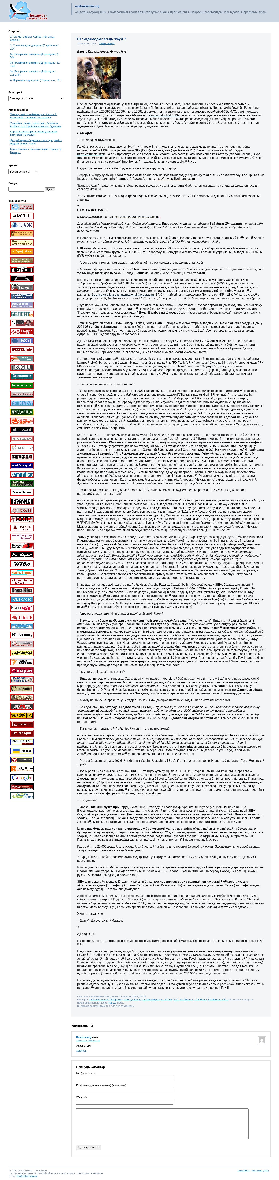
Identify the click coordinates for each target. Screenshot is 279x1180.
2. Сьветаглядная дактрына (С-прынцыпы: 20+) (34, 47)
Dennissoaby (83, 1037)
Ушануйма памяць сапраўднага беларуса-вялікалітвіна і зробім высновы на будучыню (35, 125)
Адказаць (81, 1050)
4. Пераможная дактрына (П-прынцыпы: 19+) (35, 80)
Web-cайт (81, 1097)
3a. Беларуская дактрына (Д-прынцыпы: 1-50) (34, 56)
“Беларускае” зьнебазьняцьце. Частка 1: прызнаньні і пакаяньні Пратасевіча (33, 116)
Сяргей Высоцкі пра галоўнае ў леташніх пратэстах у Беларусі (33, 133)
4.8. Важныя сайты (218, 999)
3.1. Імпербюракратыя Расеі (157, 999)
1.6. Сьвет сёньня (98, 999)
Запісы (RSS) (243, 1171)
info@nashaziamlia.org (27, 1176)
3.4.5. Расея (200, 999)
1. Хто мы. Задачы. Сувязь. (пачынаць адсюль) (32, 38)
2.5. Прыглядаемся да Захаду (125, 999)
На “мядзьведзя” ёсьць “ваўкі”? (101, 39)
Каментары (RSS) (260, 1171)
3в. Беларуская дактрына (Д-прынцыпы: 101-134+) (33, 73)
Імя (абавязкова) (85, 1073)
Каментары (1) (107, 43)
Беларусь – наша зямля (28, 11)
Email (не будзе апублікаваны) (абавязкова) (101, 1085)
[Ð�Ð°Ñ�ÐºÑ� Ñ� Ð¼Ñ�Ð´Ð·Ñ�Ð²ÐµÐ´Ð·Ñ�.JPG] (99, 98)
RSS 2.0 (112, 1002)
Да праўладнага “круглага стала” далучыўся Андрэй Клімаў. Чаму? (36, 142)
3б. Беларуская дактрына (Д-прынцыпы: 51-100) (35, 64)
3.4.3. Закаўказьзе (183, 999)
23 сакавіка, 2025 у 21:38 (88, 1041)
